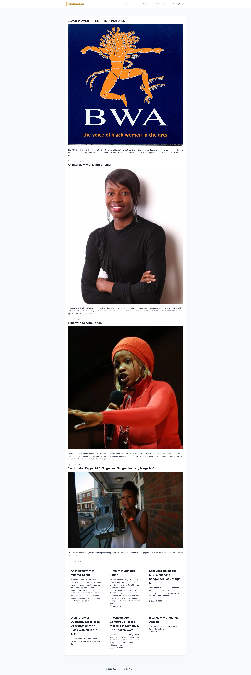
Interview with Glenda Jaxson (164, 619)
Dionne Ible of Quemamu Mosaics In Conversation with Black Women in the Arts (85, 626)
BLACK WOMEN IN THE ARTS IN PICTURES (96, 20)
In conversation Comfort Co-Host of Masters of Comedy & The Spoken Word (124, 624)
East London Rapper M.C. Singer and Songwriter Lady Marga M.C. (111, 468)
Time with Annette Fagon (85, 323)
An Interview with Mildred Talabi (89, 164)
